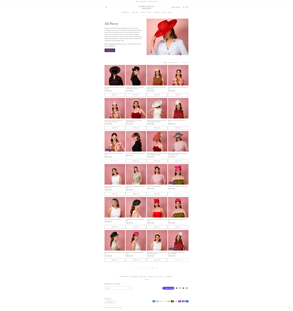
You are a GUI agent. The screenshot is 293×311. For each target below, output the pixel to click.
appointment (114, 44)
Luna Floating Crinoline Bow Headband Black (135, 187)
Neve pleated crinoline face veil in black (135, 153)
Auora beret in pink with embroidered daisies (135, 253)
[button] (106, 7)
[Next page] (156, 268)
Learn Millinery (168, 276)
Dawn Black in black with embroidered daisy (135, 220)
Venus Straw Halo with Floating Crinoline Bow (178, 88)
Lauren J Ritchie (111, 307)
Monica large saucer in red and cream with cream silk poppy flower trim (157, 154)
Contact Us (110, 50)
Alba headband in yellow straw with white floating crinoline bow (157, 253)
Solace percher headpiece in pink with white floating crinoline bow (114, 121)
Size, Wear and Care (124, 276)
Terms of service (160, 276)
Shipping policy (134, 276)
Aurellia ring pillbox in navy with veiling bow (114, 253)
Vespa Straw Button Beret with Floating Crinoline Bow (156, 88)
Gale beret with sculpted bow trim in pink (178, 186)
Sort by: (165, 62)
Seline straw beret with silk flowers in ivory (177, 121)
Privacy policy (151, 276)
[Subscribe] (130, 288)
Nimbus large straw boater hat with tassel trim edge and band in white (156, 121)
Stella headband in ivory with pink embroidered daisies (134, 121)
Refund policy (142, 276)
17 (152, 268)
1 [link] (136, 268)
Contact (146, 279)
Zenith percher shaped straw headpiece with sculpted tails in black (135, 88)
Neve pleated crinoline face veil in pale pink (114, 154)
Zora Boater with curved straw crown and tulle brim (114, 88)
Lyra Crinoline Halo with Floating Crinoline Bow (113, 187)
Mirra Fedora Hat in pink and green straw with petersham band (178, 154)
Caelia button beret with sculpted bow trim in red (157, 220)
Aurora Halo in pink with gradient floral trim (177, 220)
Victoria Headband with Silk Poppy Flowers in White (176, 253)
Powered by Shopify (118, 307)
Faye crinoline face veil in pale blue (113, 219)
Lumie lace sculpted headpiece (154, 186)
